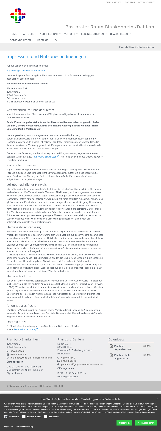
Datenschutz (46, 386)
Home (13, 33)
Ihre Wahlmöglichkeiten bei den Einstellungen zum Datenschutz (80, 399)
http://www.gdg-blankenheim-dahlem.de (26, 70)
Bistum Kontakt (146, 2)
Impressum (32, 386)
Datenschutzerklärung (25, 329)
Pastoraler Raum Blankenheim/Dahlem (136, 46)
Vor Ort (69, 33)
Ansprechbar (49, 33)
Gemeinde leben (20, 40)
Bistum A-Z (130, 2)
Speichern (124, 422)
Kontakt (59, 386)
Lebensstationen (92, 33)
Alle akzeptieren (146, 422)
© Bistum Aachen (15, 386)
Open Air (42, 40)
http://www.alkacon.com (45, 156)
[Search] (54, 40)
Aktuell (28, 33)
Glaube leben (119, 33)
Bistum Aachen (114, 2)
